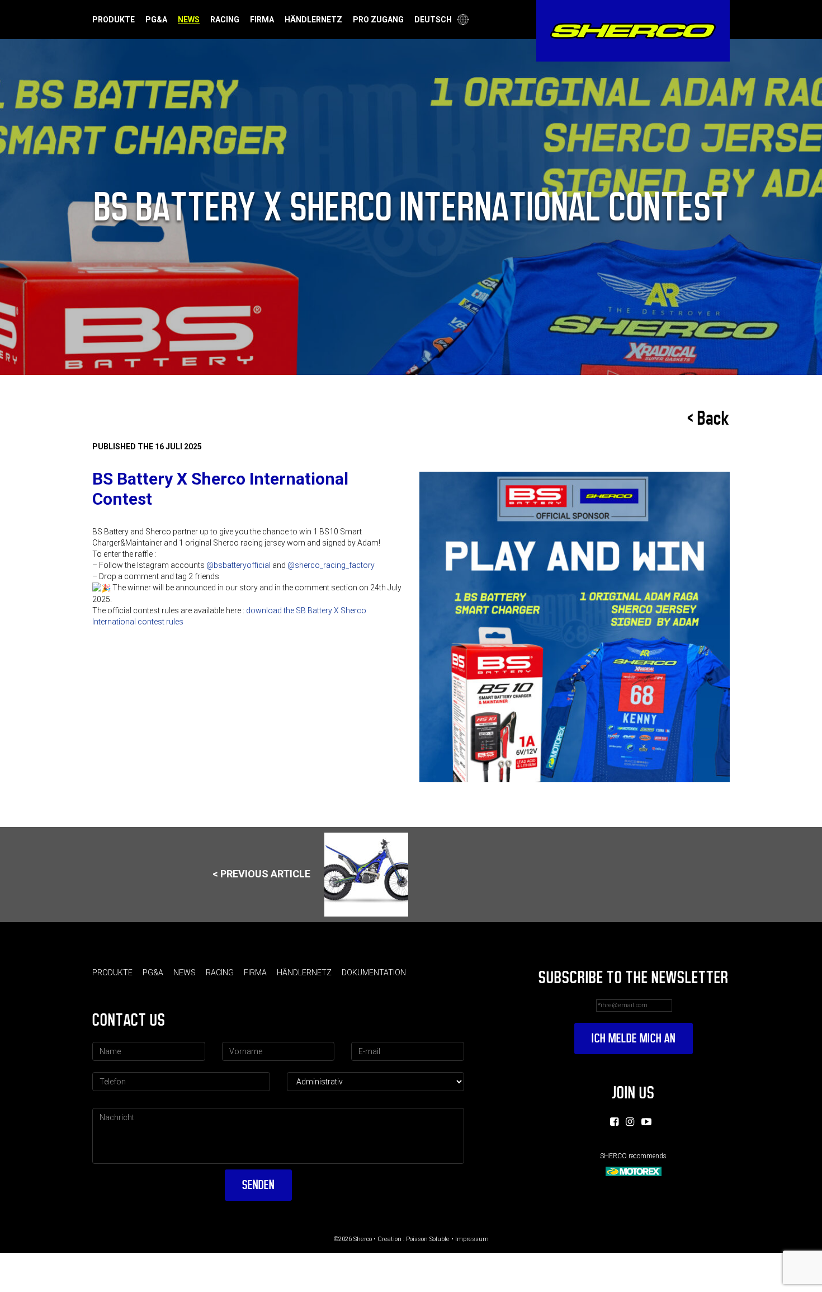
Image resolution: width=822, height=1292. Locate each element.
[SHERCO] (633, 31)
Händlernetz (313, 19)
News (189, 19)
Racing (224, 19)
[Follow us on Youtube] (646, 1121)
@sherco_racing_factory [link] (331, 565)
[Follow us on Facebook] (614, 1121)
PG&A (156, 19)
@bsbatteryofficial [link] (238, 565)
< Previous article (261, 873)
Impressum (472, 1239)
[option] (574, 627)
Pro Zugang (378, 19)
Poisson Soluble (428, 1239)
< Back (708, 418)
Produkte (113, 19)
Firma (262, 19)
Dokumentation (374, 972)
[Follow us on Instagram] (630, 1121)
